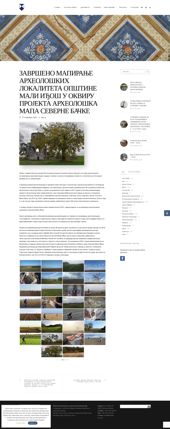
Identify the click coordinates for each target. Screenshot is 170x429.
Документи (85, 7)
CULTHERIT (126, 178)
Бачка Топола (126, 184)
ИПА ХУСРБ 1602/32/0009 (131, 196)
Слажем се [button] (32, 423)
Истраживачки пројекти (130, 199)
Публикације (126, 225)
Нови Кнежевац (127, 220)
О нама (57, 7)
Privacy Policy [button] (20, 423)
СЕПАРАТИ (97, 7)
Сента (124, 228)
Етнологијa (126, 190)
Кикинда (125, 211)
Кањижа (125, 208)
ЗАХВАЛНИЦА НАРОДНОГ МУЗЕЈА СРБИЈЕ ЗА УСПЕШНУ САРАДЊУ (140, 103)
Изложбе (125, 193)
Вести (43, 117)
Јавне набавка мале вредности (133, 202)
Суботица (125, 231)
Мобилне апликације (129, 217)
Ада (123, 181)
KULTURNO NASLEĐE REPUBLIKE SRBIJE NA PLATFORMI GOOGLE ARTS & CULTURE (87, 381)
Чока (124, 234)
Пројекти (122, 7)
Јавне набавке (109, 7)
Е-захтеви (135, 7)
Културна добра (70, 7)
